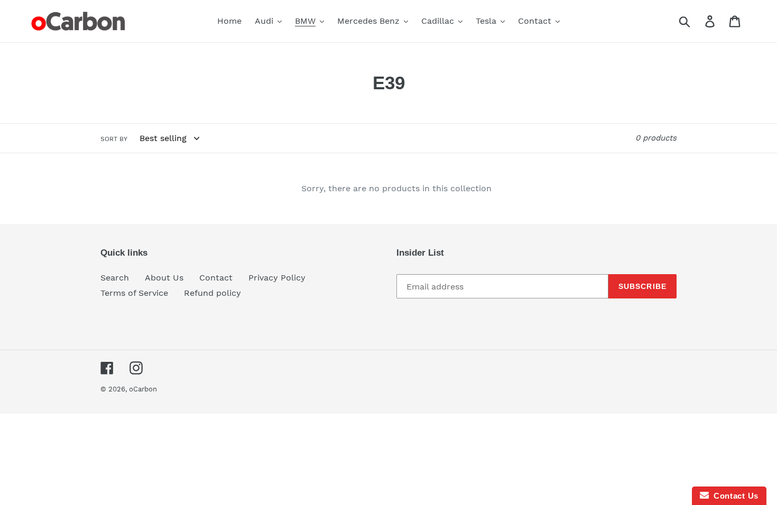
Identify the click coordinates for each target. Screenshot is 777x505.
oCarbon (143, 389)
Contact (216, 278)
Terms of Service (134, 293)
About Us (164, 278)
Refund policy (212, 293)
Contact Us (733, 495)
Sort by (113, 139)
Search (114, 278)
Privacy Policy (277, 278)
